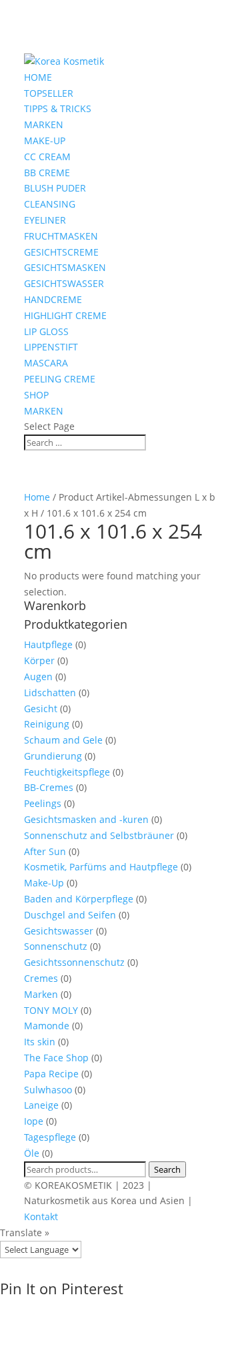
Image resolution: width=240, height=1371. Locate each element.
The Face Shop (56, 1057)
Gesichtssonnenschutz (74, 962)
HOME (38, 77)
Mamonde (46, 1025)
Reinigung (46, 724)
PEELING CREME (59, 378)
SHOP (36, 394)
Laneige (41, 1105)
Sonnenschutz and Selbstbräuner (99, 835)
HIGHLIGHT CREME (65, 315)
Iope (33, 1121)
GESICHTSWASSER (64, 283)
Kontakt (41, 1216)
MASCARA (46, 362)
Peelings (42, 803)
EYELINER (45, 220)
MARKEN (43, 124)
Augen (38, 676)
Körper (39, 660)
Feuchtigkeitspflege (67, 772)
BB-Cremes (48, 787)
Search (167, 1169)
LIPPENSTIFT (51, 346)
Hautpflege (48, 644)
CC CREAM (47, 156)
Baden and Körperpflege (78, 898)
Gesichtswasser (58, 930)
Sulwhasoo (48, 1089)
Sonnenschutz (55, 946)
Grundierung (53, 756)
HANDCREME (53, 299)
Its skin (39, 1041)
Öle (31, 1153)
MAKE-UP (44, 140)
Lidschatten (50, 692)
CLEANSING (49, 204)
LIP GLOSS (46, 331)
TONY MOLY (51, 1010)
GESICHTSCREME (61, 252)
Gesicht (40, 708)
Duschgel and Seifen (70, 914)
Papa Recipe (51, 1073)
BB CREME (47, 172)
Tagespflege (50, 1137)
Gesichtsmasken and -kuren (86, 819)
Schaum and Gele (63, 740)
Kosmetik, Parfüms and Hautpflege (101, 866)
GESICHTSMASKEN (65, 267)
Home (37, 497)
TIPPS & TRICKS (57, 108)
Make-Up (44, 882)
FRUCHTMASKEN (61, 236)
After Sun (45, 851)
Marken (41, 994)
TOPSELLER (48, 93)
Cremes (41, 978)
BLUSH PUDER (55, 188)
